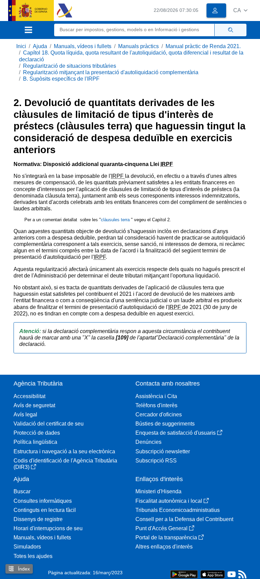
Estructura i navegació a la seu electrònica (64, 451)
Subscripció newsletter (162, 451)
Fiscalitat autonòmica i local (168, 501)
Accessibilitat (29, 396)
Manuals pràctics (138, 46)
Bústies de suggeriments (165, 424)
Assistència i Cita (156, 396)
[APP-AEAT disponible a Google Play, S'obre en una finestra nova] (184, 574)
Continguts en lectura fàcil (45, 510)
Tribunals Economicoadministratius (177, 510)
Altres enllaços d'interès (164, 547)
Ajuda (40, 46)
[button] (240, 10)
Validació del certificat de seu (49, 424)
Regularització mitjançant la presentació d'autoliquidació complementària (110, 72)
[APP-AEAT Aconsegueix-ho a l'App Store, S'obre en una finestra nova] (212, 574)
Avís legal (25, 414)
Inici (21, 46)
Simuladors (27, 547)
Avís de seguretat (34, 405)
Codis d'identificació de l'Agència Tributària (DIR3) (65, 464)
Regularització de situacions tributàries (69, 66)
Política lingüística (35, 442)
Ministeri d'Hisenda (158, 491)
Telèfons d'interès (156, 405)
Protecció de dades (37, 433)
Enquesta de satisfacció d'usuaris (175, 433)
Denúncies (148, 442)
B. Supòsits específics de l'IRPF (61, 79)
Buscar (22, 491)
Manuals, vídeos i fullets (82, 46)
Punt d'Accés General (161, 528)
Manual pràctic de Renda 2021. (203, 46)
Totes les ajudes (33, 556)
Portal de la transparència (166, 537)
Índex (23, 569)
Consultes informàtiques (43, 501)
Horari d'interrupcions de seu (48, 528)
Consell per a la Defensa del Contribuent (184, 519)
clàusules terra (116, 219)
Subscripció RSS (156, 460)
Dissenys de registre (38, 519)
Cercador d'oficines (158, 414)
